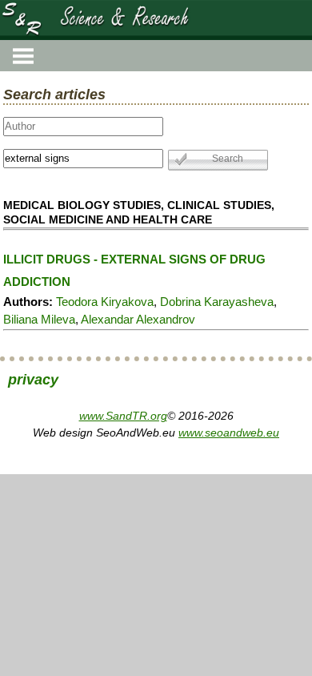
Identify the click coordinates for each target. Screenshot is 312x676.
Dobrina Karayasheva (217, 301)
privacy (33, 380)
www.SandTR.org (123, 415)
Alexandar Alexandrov (138, 319)
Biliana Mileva (39, 319)
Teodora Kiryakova (105, 301)
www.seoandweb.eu (228, 432)
